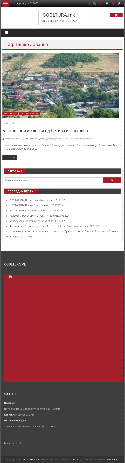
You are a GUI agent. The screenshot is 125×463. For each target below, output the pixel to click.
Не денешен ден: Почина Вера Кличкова (30, 210)
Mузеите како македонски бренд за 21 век (31, 221)
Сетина (59, 139)
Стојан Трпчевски (71, 139)
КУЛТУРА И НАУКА (29, 113)
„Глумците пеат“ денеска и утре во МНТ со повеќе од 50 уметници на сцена (49, 226)
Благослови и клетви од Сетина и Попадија (45, 130)
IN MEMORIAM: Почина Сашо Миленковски (32, 200)
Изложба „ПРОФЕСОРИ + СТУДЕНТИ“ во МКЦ (33, 215)
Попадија (51, 139)
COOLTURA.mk (59, 15)
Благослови (34, 139)
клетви (43, 139)
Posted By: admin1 (13, 139)
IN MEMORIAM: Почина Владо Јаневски (30, 205)
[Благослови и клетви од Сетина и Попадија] (60, 85)
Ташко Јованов (86, 139)
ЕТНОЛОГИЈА (10, 113)
